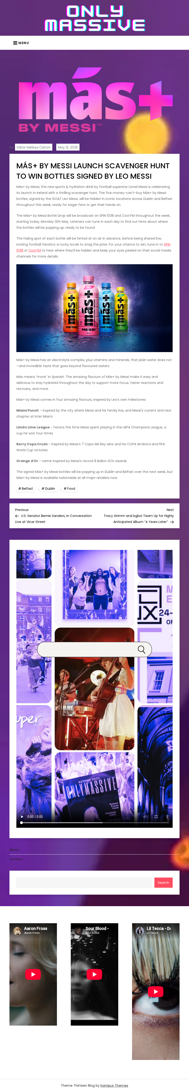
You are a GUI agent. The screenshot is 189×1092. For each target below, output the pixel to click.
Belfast (27, 488)
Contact (16, 859)
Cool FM (34, 250)
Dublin (50, 488)
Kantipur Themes (114, 1085)
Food (71, 488)
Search (163, 882)
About (14, 849)
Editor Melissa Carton (33, 147)
